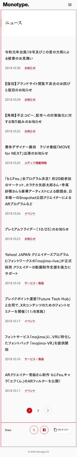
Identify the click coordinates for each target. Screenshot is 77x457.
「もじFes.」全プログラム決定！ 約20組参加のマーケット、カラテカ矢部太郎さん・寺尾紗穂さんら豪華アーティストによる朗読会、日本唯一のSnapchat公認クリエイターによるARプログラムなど (38, 191)
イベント (30, 213)
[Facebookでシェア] (44, 430)
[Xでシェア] (34, 430)
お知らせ (30, 68)
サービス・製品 (34, 283)
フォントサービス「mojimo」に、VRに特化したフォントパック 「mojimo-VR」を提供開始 (38, 343)
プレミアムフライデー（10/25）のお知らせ (37, 229)
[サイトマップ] (70, 5)
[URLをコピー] (61, 430)
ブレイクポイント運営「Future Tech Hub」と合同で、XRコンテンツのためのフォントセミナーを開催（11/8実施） (38, 305)
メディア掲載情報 (35, 163)
